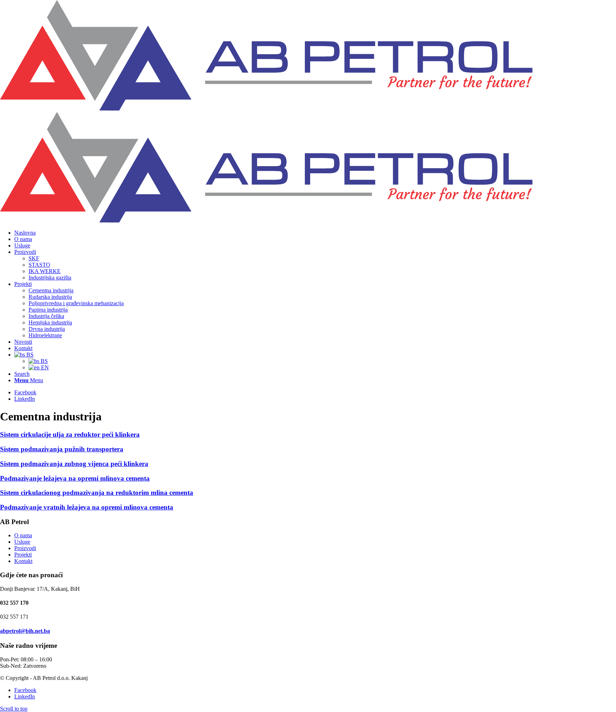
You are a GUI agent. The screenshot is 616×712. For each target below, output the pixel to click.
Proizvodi (25, 548)
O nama (23, 535)
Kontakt (23, 561)
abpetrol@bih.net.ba (25, 631)
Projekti (23, 555)
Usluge (22, 542)
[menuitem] (315, 233)
